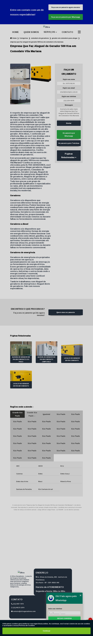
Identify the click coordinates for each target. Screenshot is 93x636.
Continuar (46, 631)
